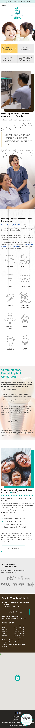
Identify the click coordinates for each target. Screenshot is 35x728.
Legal (9, 722)
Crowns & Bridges (10, 328)
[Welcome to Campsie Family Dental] (17, 18)
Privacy (13, 722)
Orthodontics (25, 286)
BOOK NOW (11, 2)
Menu (4, 5)
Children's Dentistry (25, 306)
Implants (10, 286)
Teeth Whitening (10, 349)
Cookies (18, 722)
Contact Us (15, 612)
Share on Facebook (18, 713)
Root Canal (25, 349)
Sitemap (32, 722)
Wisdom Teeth (25, 328)
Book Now (13, 421)
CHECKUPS (10, 267)
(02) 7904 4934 (23, 1)
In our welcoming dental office (11, 225)
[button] (17, 678)
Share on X (15, 713)
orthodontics (14, 246)
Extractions (25, 267)
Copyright (4, 722)
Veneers (10, 306)
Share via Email (20, 713)
